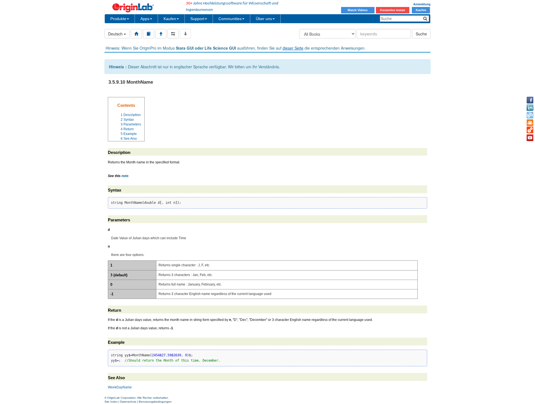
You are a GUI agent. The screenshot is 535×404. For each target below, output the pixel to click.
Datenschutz (128, 401)
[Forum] (530, 122)
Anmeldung (422, 4)
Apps (144, 18)
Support (197, 18)
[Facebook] (530, 100)
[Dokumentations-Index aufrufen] (136, 33)
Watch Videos (357, 10)
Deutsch (116, 34)
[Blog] (530, 115)
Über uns (264, 18)
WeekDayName (120, 387)
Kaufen (421, 10)
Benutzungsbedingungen (155, 401)
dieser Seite (293, 48)
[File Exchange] (530, 130)
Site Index (111, 401)
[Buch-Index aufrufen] (148, 33)
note (124, 176)
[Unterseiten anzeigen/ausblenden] (185, 33)
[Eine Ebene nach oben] (160, 33)
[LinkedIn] (530, 107)
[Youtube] (530, 137)
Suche (421, 34)
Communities (230, 18)
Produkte (118, 18)
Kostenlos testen (392, 10)
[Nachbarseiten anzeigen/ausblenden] (173, 33)
